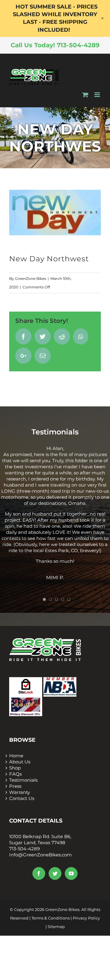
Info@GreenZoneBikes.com (40, 855)
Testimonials (23, 780)
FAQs (15, 774)
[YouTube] (71, 873)
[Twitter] (55, 873)
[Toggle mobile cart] (85, 94)
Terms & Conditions (50, 918)
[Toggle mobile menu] (97, 94)
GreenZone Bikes (30, 278)
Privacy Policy (86, 918)
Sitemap (56, 926)
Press (15, 786)
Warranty (19, 792)
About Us (19, 762)
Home (16, 756)
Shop (15, 768)
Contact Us (21, 798)
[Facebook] (38, 873)
